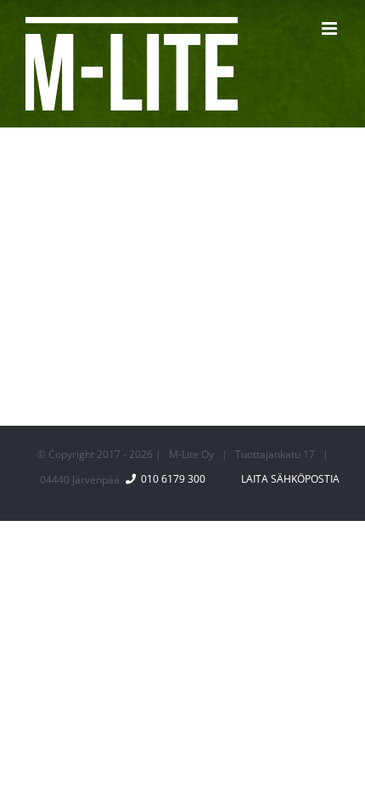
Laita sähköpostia (288, 479)
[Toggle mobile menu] (331, 28)
